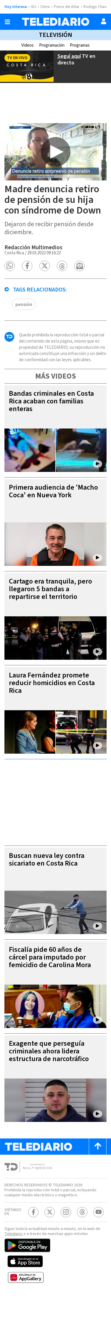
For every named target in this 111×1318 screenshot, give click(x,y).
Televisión (55, 35)
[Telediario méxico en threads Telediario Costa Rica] (82, 1212)
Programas (80, 45)
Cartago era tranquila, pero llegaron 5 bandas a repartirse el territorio (50, 589)
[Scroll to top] (98, 1146)
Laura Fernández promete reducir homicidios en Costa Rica (52, 683)
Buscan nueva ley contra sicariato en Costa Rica (46, 860)
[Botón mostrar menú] (7, 22)
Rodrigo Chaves (96, 6)
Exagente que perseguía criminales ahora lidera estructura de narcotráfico (49, 1051)
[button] (10, 266)
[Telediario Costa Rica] (56, 22)
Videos (27, 45)
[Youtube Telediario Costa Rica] (98, 1212)
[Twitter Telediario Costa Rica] (49, 1212)
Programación (52, 45)
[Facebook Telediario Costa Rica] (33, 1212)
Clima (45, 6)
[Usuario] (104, 21)
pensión (23, 304)
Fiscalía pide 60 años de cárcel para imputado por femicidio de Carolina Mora (50, 957)
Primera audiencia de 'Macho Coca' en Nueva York (53, 491)
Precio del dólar (66, 6)
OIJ (33, 6)
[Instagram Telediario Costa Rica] (66, 1212)
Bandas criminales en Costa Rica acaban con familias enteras (51, 401)
